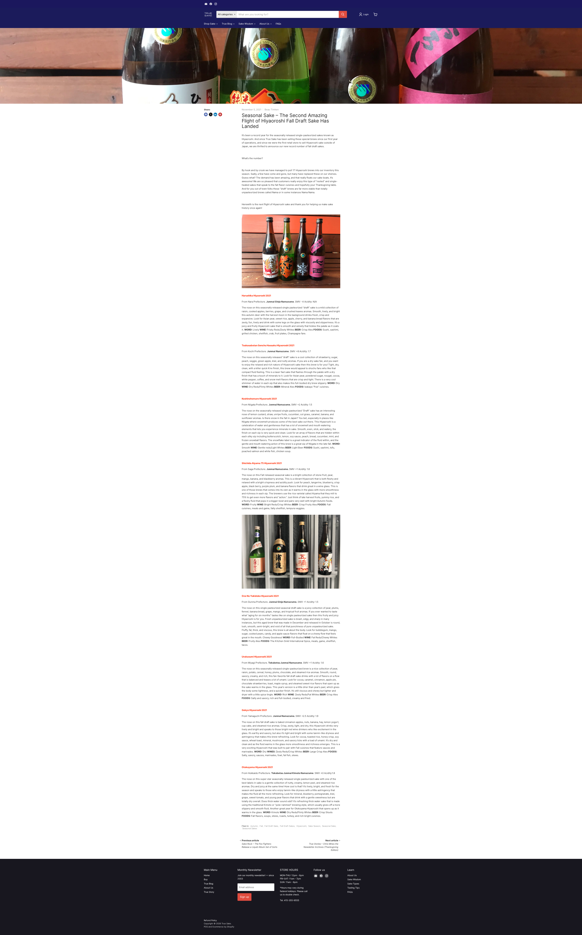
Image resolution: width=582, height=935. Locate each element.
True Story (209, 892)
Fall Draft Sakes (287, 826)
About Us (264, 23)
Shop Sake (210, 23)
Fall (261, 826)
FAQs (278, 23)
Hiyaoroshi (301, 826)
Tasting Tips (353, 887)
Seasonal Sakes (249, 828)
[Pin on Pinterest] (220, 114)
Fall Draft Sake (271, 826)
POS (206, 926)
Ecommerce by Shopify (223, 926)
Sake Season (314, 826)
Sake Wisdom (246, 23)
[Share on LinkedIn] (215, 114)
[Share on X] (210, 114)
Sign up (244, 896)
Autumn (254, 826)
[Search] (343, 14)
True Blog (227, 23)
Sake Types (353, 883)
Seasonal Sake (329, 826)
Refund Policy (210, 920)
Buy (206, 879)
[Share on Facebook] (206, 114)
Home (207, 875)
